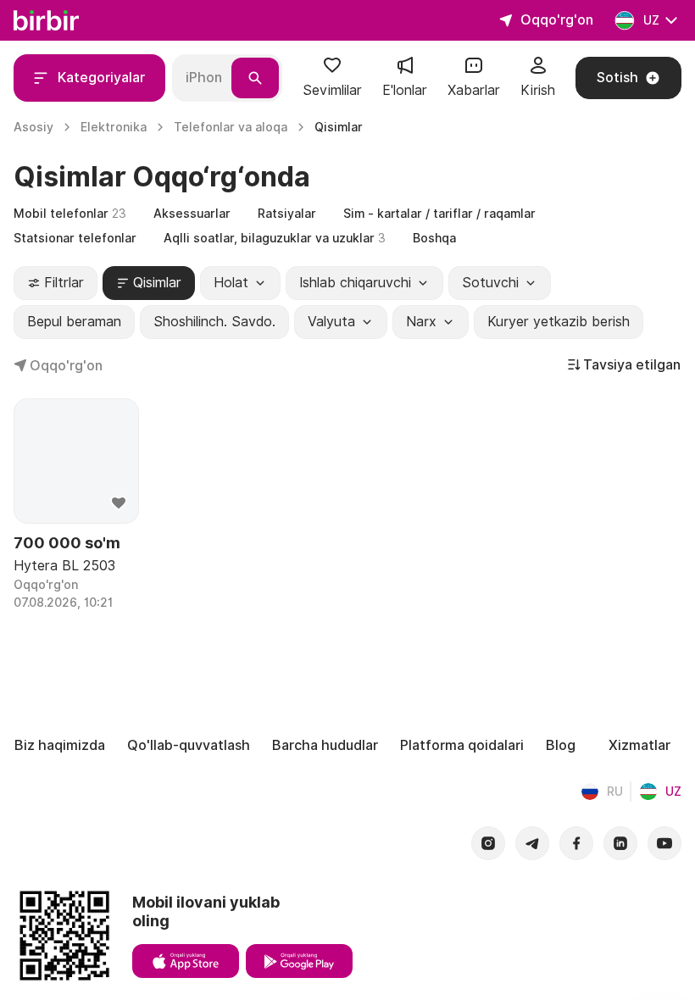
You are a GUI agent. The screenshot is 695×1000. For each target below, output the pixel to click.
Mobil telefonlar (70, 213)
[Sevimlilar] (332, 71)
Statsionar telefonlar (75, 238)
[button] (332, 78)
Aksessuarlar (192, 213)
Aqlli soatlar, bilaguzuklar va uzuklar (275, 238)
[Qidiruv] (255, 78)
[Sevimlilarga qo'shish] (118, 503)
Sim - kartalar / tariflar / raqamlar (439, 213)
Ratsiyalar (287, 213)
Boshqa (434, 238)
